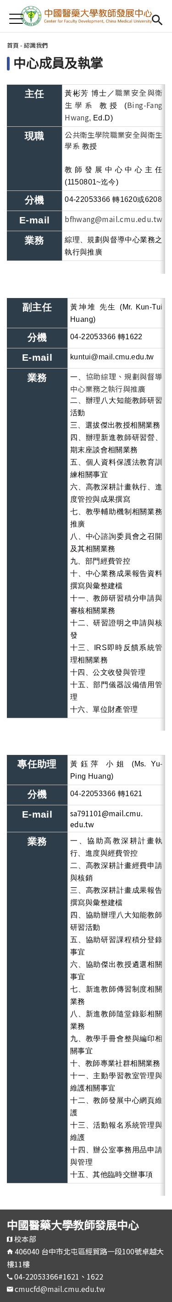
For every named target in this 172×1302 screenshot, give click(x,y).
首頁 (13, 45)
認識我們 (36, 45)
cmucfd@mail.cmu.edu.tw (60, 1288)
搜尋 (157, 18)
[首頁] (86, 16)
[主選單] (16, 18)
